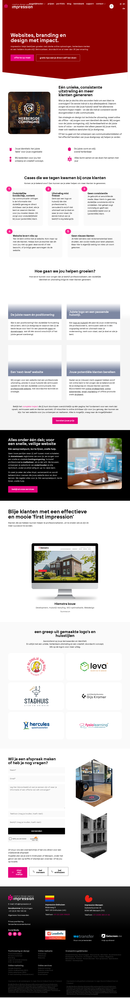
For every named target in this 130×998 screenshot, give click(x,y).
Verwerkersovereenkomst (19, 924)
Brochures (79, 957)
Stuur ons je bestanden (82, 940)
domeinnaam (17, 331)
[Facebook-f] (10, 934)
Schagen (44, 989)
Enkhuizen (53, 984)
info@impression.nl (23, 904)
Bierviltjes (104, 955)
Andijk (10, 984)
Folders (102, 957)
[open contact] (105, 4)
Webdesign (42, 954)
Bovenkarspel (38, 984)
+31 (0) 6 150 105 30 (17, 911)
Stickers (69, 960)
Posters (79, 958)
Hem (34, 986)
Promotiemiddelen (15, 954)
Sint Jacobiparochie (38, 990)
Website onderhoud (45, 970)
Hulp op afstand (108, 940)
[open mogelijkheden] (45, 4)
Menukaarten (70, 958)
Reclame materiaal (15, 956)
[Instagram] (19, 934)
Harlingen (28, 986)
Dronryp (46, 984)
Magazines (109, 957)
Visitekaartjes (78, 960)
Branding (11, 958)
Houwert (54, 986)
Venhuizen (12, 992)
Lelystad (20, 987)
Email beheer (43, 974)
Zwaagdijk (44, 992)
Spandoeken (113, 958)
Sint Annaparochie (23, 990)
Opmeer (29, 989)
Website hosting (44, 968)
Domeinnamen (43, 972)
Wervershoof (21, 992)
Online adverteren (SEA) (17, 972)
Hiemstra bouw (65, 603)
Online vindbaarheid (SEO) (18, 970)
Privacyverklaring (15, 922)
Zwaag (37, 992)
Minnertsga (12, 989)
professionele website (21, 389)
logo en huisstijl (80, 323)
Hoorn (48, 986)
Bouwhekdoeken (115, 955)
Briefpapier (70, 957)
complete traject (30, 407)
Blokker (22, 984)
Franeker (11, 986)
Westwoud (30, 992)
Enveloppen (88, 957)
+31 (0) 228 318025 (61, 915)
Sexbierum (12, 990)
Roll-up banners (102, 958)
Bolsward (29, 984)
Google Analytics (14, 968)
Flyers (95, 957)
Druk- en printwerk (15, 962)
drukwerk (79, 395)
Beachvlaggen (84, 955)
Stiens (48, 990)
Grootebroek (20, 986)
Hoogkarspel (41, 986)
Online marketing (15, 966)
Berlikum (16, 984)
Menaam (44, 987)
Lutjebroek (28, 987)
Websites (41, 958)
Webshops (42, 956)
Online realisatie (45, 951)
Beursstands (95, 955)
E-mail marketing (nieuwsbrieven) (21, 974)
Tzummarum (55, 990)
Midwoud (51, 987)
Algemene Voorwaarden (18, 915)
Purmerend (37, 989)
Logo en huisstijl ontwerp (17, 960)
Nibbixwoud (21, 989)
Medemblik (37, 987)
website (24, 465)
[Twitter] (15, 934)
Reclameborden (89, 958)
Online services (45, 966)
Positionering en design (18, 951)
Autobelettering (72, 955)
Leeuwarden (12, 987)
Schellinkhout (53, 989)
